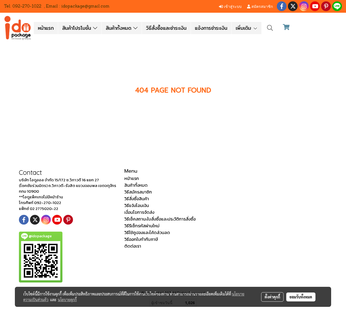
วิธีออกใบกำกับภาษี (141, 239)
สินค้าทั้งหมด (119, 28)
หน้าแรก (46, 28)
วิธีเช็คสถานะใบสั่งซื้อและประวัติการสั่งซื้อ (160, 219)
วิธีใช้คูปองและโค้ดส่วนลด (147, 232)
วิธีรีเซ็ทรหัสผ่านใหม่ (141, 225)
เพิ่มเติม (244, 28)
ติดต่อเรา (132, 246)
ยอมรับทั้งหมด (301, 296)
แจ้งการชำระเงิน (211, 28)
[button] (270, 28)
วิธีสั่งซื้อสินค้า (136, 198)
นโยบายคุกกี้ (67, 299)
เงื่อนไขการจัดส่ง (139, 212)
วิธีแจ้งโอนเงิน (136, 205)
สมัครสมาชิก (261, 6)
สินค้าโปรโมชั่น (77, 28)
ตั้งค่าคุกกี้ (272, 296)
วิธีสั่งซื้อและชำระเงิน (166, 28)
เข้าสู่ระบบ (232, 6)
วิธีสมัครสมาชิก (138, 192)
